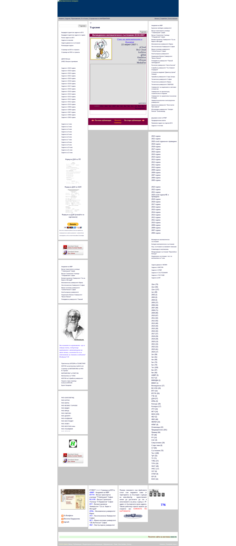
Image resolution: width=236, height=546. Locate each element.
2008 (153, 310)
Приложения (75, 19)
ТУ (152, 458)
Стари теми (155, 445)
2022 (153, 347)
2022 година (155, 136)
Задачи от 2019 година (68, 81)
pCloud (143, 47)
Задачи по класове (67, 40)
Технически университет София (161, 79)
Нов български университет (70, 292)
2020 (153, 341)
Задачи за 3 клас (66, 129)
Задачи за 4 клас (66, 132)
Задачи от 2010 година (68, 104)
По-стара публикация (132, 120)
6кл (132, 106)
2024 (153, 352)
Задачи (67, 19)
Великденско (140, 108)
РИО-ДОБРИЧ (65, 416)
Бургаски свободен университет (161, 28)
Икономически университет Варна (72, 282)
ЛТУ (153, 409)
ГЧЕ (153, 396)
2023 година (155, 187)
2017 (153, 334)
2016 (153, 331)
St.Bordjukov (68, 515)
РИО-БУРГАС (65, 400)
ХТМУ (153, 474)
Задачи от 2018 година (68, 83)
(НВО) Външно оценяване (69, 61)
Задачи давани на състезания (70, 43)
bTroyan (142, 60)
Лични (157, 19)
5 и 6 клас (84, 19)
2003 (153, 297)
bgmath (66, 522)
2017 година (155, 149)
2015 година (155, 154)
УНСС (153, 469)
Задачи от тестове (157, 125)
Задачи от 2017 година (68, 86)
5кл (128, 106)
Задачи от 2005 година (68, 117)
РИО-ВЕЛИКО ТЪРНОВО (69, 405)
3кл (121, 106)
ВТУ (152, 391)
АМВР (153, 375)
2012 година (155, 162)
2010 (153, 315)
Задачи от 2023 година (68, 70)
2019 (153, 339)
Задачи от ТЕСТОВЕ (157, 275)
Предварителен (157, 430)
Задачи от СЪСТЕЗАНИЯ (159, 272)
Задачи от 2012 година (68, 99)
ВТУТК (153, 393)
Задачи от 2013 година (68, 96)
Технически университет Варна (161, 82)
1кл (110, 106)
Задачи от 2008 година (68, 109)
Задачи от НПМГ (156, 270)
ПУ (152, 435)
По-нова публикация (103, 120)
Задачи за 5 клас (66, 134)
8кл (139, 106)
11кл (106, 106)
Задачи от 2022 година (68, 73)
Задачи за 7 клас (66, 139)
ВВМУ (153, 383)
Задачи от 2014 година (68, 94)
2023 (153, 349)
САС (153, 440)
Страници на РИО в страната (70, 52)
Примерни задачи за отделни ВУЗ (162, 123)
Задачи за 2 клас (66, 126)
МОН (153, 414)
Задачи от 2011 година (68, 102)
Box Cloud (141, 49)
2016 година (155, 152)
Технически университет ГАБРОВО (162, 84)
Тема (115, 544)
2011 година (155, 165)
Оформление (108, 544)
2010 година (155, 167)
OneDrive (141, 57)
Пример (154, 432)
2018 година (155, 147)
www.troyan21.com (173, 537)
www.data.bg (127, 497)
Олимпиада (155, 427)
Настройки (122, 544)
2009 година (155, 170)
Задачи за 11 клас (67, 150)
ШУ (152, 476)
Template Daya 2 (171, 544)
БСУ (153, 378)
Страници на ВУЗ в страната (70, 49)
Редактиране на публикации (92, 544)
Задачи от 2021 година (68, 76)
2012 (153, 321)
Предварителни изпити (158, 120)
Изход (129, 544)
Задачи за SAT (156, 278)
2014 (153, 326)
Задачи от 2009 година (68, 107)
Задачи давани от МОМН (159, 265)
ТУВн (153, 461)
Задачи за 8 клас (66, 142)
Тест (153, 453)
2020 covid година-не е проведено (164, 141)
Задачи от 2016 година (68, 89)
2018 (153, 336)
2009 (153, 313)
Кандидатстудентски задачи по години (73, 35)
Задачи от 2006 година (68, 115)
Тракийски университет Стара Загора (163, 76)
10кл (101, 106)
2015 (153, 328)
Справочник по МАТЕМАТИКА (99, 19)
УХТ (153, 471)
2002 (153, 295)
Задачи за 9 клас (66, 145)
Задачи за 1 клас (66, 124)
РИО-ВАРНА (65, 403)
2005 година (155, 180)
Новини (61, 19)
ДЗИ (153, 398)
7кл (136, 106)
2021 (153, 344)
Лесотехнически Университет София (73, 285)
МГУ (153, 412)
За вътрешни (172, 19)
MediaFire (141, 62)
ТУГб (153, 463)
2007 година (155, 175)
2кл (118, 106)
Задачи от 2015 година (68, 91)
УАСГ (153, 466)
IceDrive (142, 52)
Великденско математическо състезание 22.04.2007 (118, 35)
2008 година (155, 172)
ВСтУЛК (154, 388)
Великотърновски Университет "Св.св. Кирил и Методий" (100, 506)
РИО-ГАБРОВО (66, 413)
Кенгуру (154, 404)
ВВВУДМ (154, 380)
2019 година (155, 144)
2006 (153, 305)
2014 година (155, 157)
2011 (153, 318)
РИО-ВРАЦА (65, 410)
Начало (162, 544)
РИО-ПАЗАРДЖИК (67, 429)
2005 (153, 302)
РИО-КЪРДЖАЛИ (66, 418)
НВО (153, 419)
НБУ (153, 417)
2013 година (155, 159)
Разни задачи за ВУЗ (67, 37)
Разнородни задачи (67, 45)
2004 (153, 300)
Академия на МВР (67, 266)
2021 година (155, 139)
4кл (125, 106)
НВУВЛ (154, 422)
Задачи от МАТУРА (157, 267)
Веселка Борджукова (72, 519)
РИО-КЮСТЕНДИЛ (67, 421)
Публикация (77, 544)
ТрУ (152, 456)
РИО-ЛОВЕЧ (65, 423)
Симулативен (156, 443)
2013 (153, 323)
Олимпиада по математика (159, 249)
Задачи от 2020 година (68, 78)
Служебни (163, 19)
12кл (153, 289)
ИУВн (153, 401)
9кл (143, 106)
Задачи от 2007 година (68, 112)
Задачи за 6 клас (66, 137)
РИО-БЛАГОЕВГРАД (67, 397)
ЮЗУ (153, 479)
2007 (114, 106)
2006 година (155, 178)
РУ (152, 437)
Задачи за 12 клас (67, 152)
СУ (152, 448)
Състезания (155, 450)
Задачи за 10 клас (67, 147)
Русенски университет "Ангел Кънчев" (163, 65)
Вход (70, 544)
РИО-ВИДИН (65, 408)
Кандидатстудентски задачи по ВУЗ (72, 32)
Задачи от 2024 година (68, 68)
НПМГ (153, 425)
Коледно (154, 406)
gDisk (143, 55)
